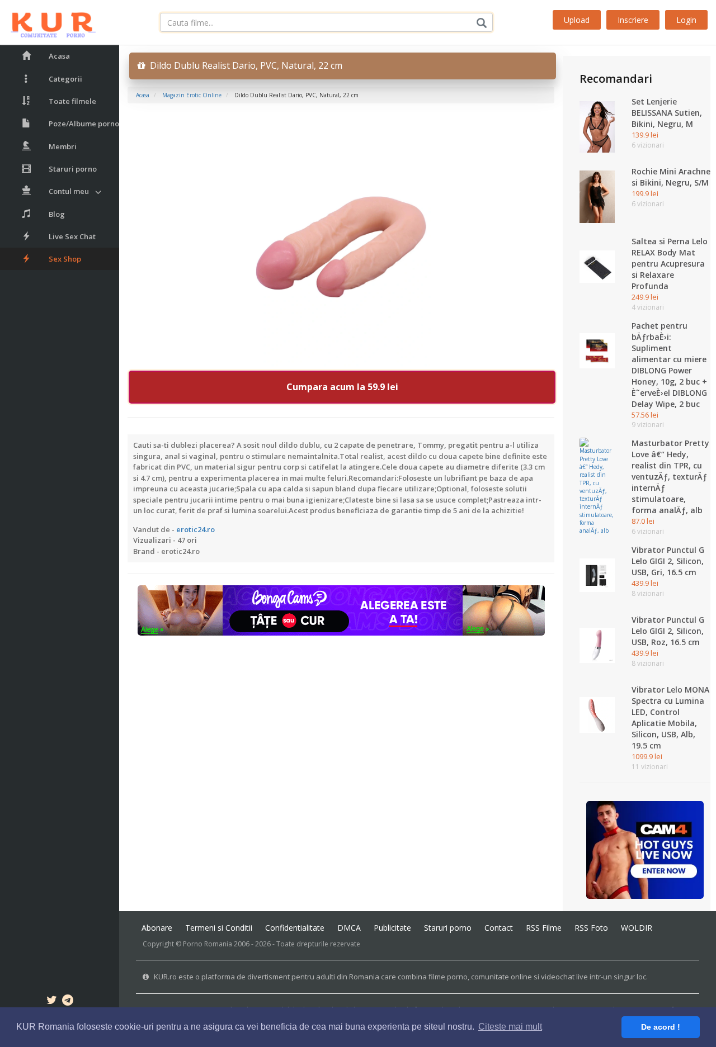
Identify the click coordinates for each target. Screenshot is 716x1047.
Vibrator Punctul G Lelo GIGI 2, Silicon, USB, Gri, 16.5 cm (668, 560)
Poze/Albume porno (84, 124)
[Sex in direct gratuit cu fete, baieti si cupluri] (341, 610)
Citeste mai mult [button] (510, 1026)
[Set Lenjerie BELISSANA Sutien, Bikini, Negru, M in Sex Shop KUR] (597, 126)
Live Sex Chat (72, 236)
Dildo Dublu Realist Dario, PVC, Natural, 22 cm (243, 65)
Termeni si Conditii (218, 927)
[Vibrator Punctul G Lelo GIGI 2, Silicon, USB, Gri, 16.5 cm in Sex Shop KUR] (597, 575)
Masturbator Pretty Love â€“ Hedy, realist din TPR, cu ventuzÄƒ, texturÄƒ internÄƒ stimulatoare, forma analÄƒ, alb (670, 476)
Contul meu (69, 191)
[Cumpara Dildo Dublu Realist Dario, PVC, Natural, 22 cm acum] (341, 242)
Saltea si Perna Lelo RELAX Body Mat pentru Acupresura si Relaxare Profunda (670, 263)
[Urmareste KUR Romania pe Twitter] (51, 1002)
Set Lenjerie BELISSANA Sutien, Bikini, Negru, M (667, 112)
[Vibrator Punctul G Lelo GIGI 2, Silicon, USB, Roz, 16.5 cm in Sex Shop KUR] (597, 644)
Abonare (157, 927)
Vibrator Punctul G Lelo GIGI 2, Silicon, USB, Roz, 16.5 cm (668, 630)
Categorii (65, 79)
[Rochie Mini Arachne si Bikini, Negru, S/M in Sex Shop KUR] (597, 196)
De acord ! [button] (660, 1026)
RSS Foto (591, 927)
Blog (57, 214)
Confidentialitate (294, 927)
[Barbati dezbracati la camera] (645, 849)
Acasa (59, 56)
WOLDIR (636, 927)
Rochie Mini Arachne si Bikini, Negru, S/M (671, 177)
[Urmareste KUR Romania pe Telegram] (67, 1002)
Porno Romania (207, 944)
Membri (63, 146)
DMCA (349, 927)
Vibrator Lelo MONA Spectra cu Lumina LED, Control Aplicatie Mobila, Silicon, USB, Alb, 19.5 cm (670, 717)
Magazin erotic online (192, 95)
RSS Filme (544, 927)
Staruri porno (73, 169)
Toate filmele (72, 101)
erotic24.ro (195, 529)
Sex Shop (65, 259)
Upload (577, 20)
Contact (498, 927)
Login (686, 20)
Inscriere (633, 20)
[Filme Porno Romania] (48, 22)
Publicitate (392, 927)
